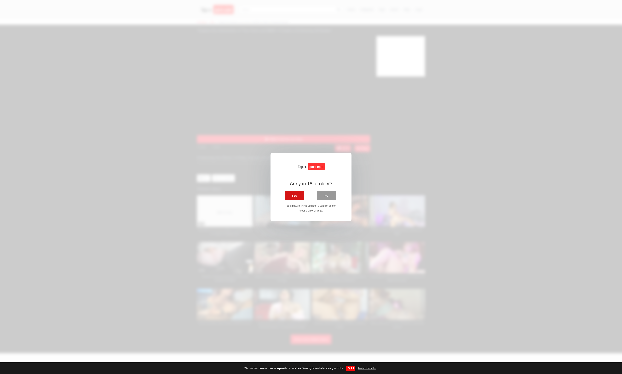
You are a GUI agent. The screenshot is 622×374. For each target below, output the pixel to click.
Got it (351, 368)
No (326, 195)
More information (367, 368)
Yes (294, 195)
